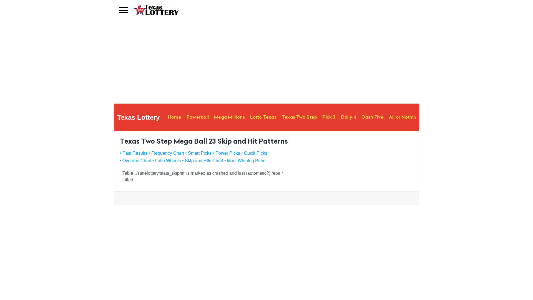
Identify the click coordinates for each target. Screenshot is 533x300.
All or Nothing (404, 117)
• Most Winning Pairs (244, 160)
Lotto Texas (263, 117)
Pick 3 (328, 117)
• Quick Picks (254, 153)
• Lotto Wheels (166, 160)
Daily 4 (348, 117)
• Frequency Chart (166, 153)
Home (174, 117)
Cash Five (372, 117)
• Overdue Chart (135, 160)
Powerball (198, 117)
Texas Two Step (299, 117)
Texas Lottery (138, 117)
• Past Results (133, 153)
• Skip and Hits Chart (202, 160)
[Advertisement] (266, 62)
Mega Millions (229, 117)
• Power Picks (226, 153)
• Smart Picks (198, 153)
